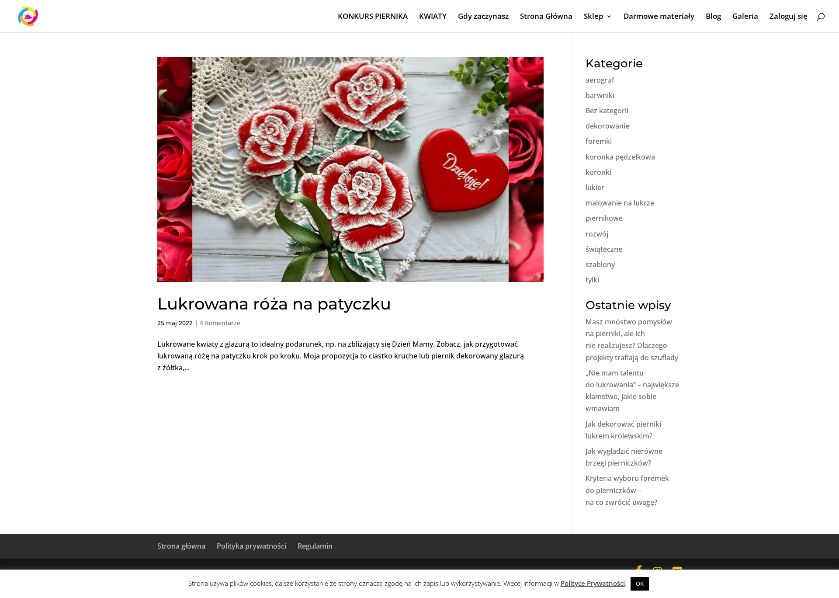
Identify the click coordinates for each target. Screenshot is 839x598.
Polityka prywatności (251, 546)
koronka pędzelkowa (620, 157)
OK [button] (640, 584)
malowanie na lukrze (620, 203)
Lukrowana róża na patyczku (274, 303)
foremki (599, 141)
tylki (592, 280)
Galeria (745, 17)
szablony (600, 264)
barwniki (600, 95)
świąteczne (604, 249)
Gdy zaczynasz (483, 17)
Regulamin (315, 546)
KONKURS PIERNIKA (373, 17)
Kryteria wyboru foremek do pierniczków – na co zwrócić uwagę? (627, 490)
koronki (598, 172)
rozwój (597, 234)
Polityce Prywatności (593, 583)
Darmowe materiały (659, 17)
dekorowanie (607, 126)
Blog (713, 17)
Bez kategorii (607, 110)
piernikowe (604, 218)
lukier (595, 187)
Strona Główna (546, 17)
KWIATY (433, 17)
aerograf (600, 80)
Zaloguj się (789, 17)
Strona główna (181, 546)
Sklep (593, 17)
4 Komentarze (220, 323)
